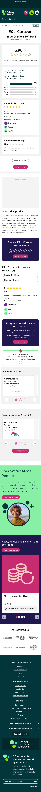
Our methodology (20, 670)
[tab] (16, 400)
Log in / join (20, 689)
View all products (20, 451)
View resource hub (11, 550)
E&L (8, 25)
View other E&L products (20, 39)
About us (20, 667)
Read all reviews (20, 161)
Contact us (21, 676)
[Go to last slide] (6, 399)
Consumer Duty (20, 712)
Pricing (20, 715)
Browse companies (20, 696)
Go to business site (9, 19)
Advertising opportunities (20, 718)
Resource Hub (20, 692)
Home (4, 25)
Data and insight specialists (20, 708)
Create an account (11, 497)
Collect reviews (20, 705)
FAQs (20, 673)
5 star (6, 84)
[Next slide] (34, 399)
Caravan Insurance (18, 25)
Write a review (20, 167)
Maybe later (34, 786)
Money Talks (19, 609)
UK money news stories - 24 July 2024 (18, 596)
